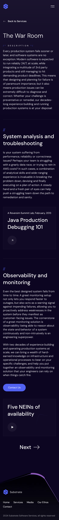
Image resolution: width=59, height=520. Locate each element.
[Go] (12, 240)
